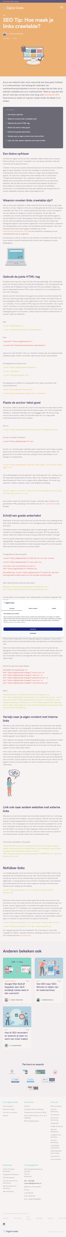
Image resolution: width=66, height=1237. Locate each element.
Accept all (33, 629)
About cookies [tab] (33, 608)
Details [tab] (54, 608)
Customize (33, 633)
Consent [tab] (11, 608)
